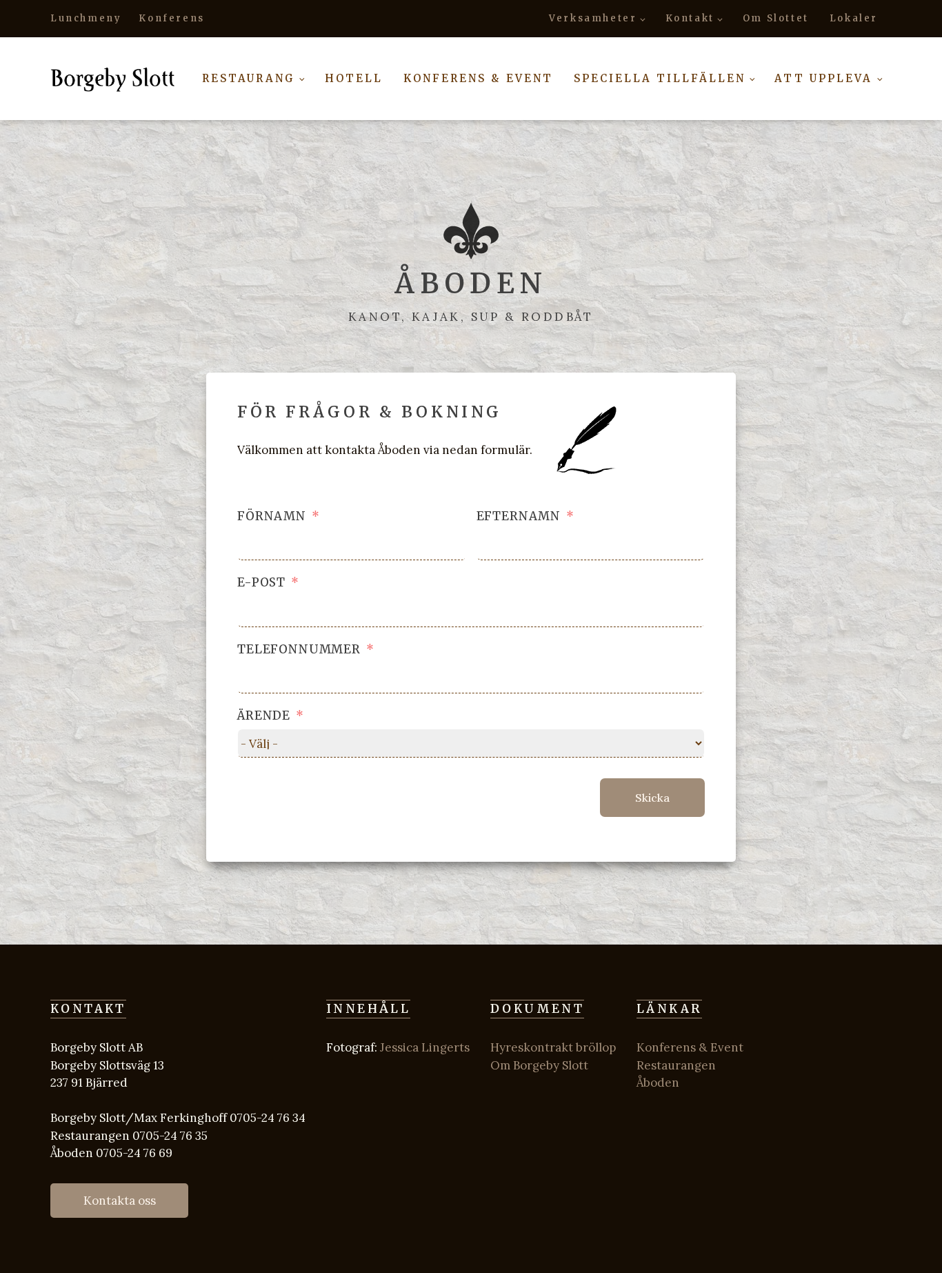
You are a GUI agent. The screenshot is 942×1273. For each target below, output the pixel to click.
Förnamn (271, 516)
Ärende (263, 715)
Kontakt (689, 18)
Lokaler (854, 18)
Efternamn (519, 516)
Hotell (354, 78)
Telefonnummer (299, 649)
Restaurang (248, 78)
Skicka (652, 798)
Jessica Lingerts (425, 1047)
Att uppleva (823, 78)
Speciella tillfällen (659, 78)
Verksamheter (593, 18)
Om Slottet (776, 18)
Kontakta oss (119, 1200)
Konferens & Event (478, 78)
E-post (261, 582)
